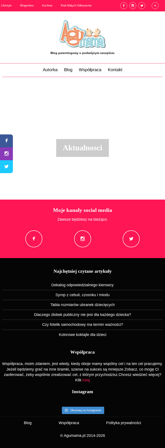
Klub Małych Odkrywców (76, 5)
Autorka (50, 69)
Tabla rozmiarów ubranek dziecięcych (82, 305)
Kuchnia (47, 5)
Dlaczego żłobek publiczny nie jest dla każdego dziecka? (82, 315)
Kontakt (115, 69)
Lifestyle (6, 5)
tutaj (86, 380)
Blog (68, 69)
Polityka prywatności (123, 423)
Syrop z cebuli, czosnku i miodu (82, 295)
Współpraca (90, 69)
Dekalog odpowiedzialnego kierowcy (82, 285)
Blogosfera (27, 5)
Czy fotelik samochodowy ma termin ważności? (82, 324)
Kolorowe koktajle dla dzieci (82, 335)
